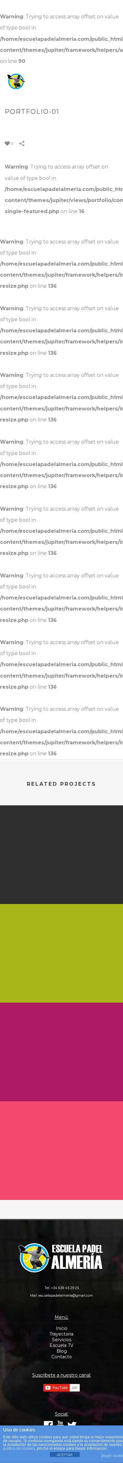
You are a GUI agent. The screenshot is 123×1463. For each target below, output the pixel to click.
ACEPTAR (65, 1455)
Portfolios (57, 125)
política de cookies (19, 1448)
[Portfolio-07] (61, 1029)
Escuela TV (61, 1345)
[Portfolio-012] (61, 831)
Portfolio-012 (61, 887)
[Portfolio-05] (61, 1127)
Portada (29, 125)
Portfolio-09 (61, 986)
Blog (61, 1351)
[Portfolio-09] (61, 930)
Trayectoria (61, 1334)
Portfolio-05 (61, 1183)
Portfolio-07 (61, 1084)
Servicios (61, 1340)
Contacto (61, 1357)
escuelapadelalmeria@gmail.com (65, 1295)
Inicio (61, 1328)
